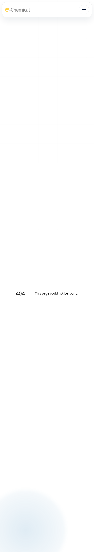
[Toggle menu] (84, 9)
